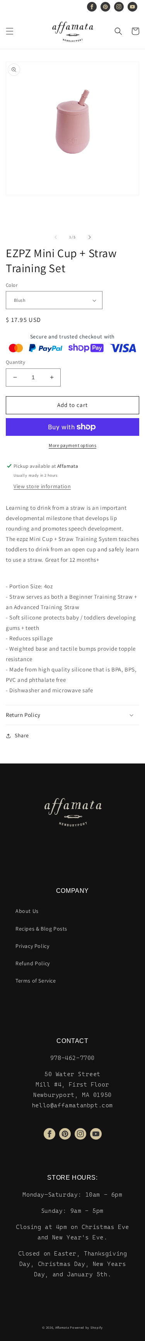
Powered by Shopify (86, 1327)
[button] (9, 31)
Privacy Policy (32, 946)
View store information (42, 486)
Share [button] (22, 735)
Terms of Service (35, 980)
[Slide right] (89, 237)
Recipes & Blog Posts (41, 928)
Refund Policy (32, 963)
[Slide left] (55, 237)
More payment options (72, 445)
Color (11, 285)
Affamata (62, 1327)
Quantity (15, 362)
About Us (27, 910)
